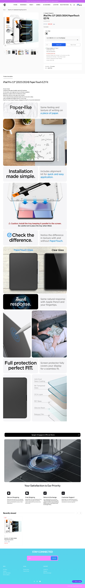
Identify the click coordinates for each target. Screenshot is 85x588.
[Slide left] (14, 1)
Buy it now (73, 44)
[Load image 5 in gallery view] (33, 52)
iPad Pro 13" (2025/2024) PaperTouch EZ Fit (10, 539)
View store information (50, 51)
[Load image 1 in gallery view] (8, 52)
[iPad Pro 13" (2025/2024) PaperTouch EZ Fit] (13, 532)
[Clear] (46, 33)
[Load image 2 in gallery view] (14, 52)
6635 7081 (52, 60)
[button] (70, 4)
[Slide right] (70, 1)
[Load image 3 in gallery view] (21, 52)
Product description (8, 76)
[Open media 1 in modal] (21, 30)
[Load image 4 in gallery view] (27, 52)
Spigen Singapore (48, 13)
